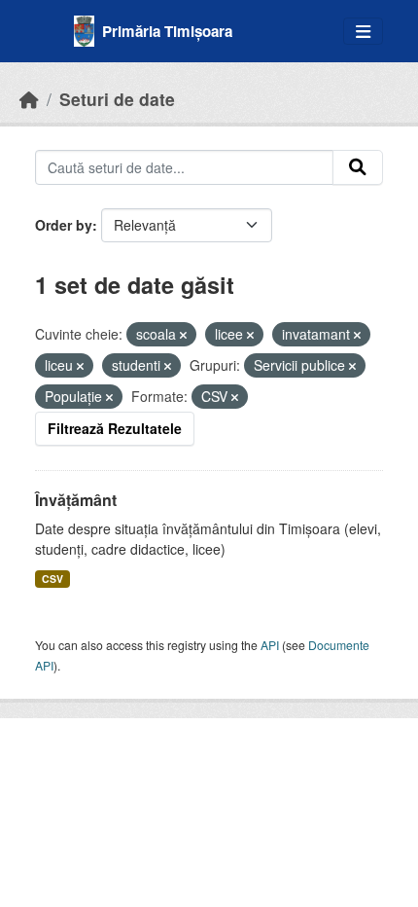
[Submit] (357, 167)
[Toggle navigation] (363, 32)
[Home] (29, 99)
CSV (52, 578)
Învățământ (76, 500)
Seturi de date (117, 99)
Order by (63, 225)
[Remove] (183, 335)
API (270, 644)
